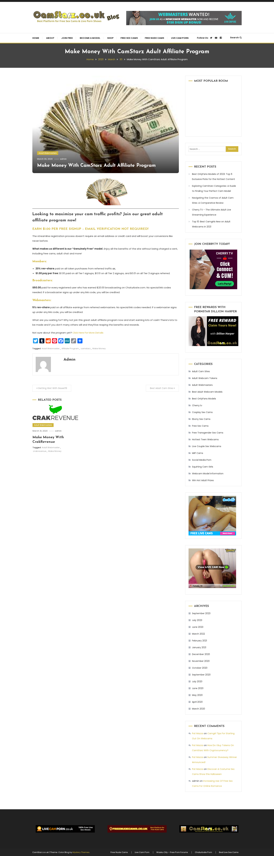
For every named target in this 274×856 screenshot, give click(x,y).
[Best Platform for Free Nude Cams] (137, 828)
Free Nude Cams (154, 38)
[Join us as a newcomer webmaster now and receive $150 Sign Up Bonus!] (184, 17)
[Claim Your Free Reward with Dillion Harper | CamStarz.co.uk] (213, 331)
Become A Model (90, 38)
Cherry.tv (197, 405)
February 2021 (199, 640)
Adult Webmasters (48, 153)
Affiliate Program (70, 348)
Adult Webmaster (51, 348)
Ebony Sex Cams (201, 419)
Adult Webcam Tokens (204, 378)
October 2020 (199, 667)
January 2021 (199, 647)
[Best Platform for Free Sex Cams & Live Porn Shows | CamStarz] (208, 828)
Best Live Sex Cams (228, 852)
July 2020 (197, 681)
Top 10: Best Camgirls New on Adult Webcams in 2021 (211, 224)
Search (234, 37)
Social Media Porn (201, 459)
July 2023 (197, 620)
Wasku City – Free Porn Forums (172, 852)
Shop (110, 38)
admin (63, 158)
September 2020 (201, 674)
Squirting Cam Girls (202, 466)
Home (35, 38)
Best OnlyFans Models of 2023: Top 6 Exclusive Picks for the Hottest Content (213, 176)
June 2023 (197, 627)
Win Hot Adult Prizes (203, 480)
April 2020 (197, 701)
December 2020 (201, 654)
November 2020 (201, 661)
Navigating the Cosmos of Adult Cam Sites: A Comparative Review (213, 200)
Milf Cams (197, 453)
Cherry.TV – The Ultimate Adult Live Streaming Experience (211, 212)
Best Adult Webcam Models (207, 391)
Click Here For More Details (87, 332)
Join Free (67, 38)
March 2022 (198, 633)
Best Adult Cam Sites (161, 388)
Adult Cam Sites (201, 371)
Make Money (99, 348)
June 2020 (197, 688)
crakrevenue (39, 451)
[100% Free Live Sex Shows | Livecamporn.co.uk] (65, 828)
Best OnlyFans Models (204, 398)
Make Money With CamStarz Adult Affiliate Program (96, 165)
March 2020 (198, 708)
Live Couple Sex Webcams (206, 446)
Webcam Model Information (207, 473)
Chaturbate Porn (203, 852)
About (50, 38)
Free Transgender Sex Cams (207, 432)
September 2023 (201, 613)
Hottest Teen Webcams (205, 439)
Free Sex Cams (129, 38)
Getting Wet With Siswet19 (52, 388)
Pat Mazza (197, 733)
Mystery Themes (81, 852)
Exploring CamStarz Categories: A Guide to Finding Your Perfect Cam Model (214, 188)
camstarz (86, 348)
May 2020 (197, 695)
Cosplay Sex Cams (202, 412)
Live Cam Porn (180, 38)
